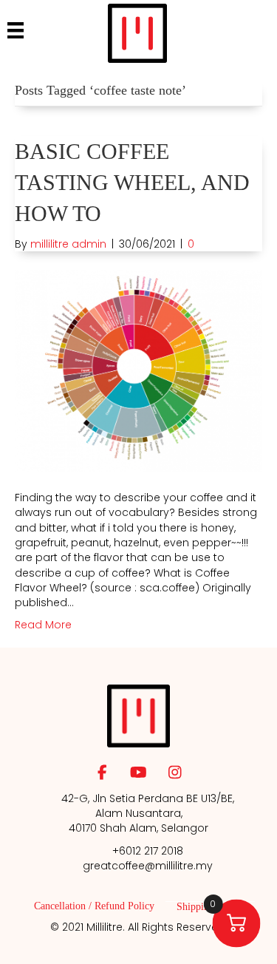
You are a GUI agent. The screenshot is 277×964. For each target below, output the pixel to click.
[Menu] (15, 30)
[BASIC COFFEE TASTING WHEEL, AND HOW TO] (138, 370)
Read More (43, 624)
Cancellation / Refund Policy (94, 906)
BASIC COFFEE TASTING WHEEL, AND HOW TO (132, 182)
